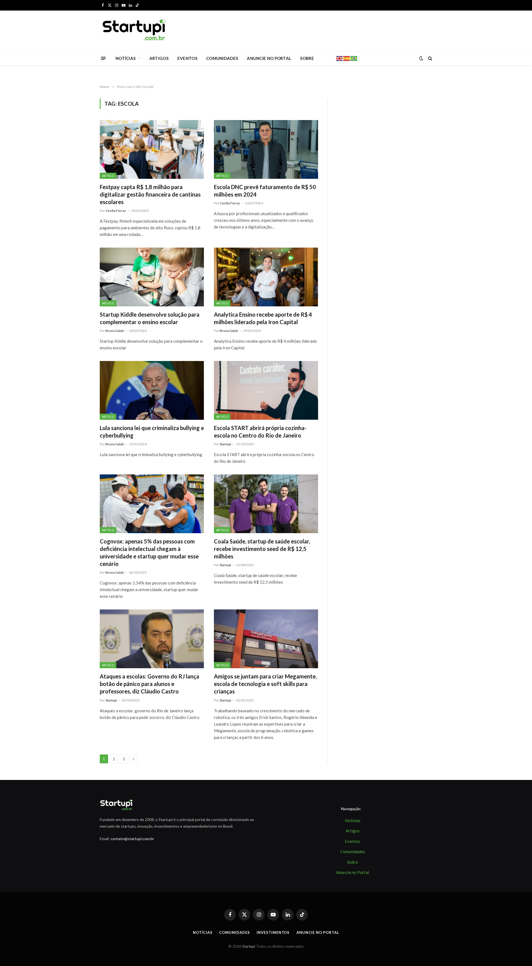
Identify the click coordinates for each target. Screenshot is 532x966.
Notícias (202, 932)
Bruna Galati (115, 331)
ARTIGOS (158, 58)
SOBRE (307, 58)
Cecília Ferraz (116, 211)
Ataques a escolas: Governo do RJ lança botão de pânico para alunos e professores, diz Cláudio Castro (149, 684)
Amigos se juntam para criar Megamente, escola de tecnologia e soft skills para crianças (265, 684)
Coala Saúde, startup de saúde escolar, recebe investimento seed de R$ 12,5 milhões (262, 549)
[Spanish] (347, 58)
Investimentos (273, 932)
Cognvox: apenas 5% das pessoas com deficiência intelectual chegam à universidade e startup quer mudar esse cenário (149, 552)
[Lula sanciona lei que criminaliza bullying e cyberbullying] (152, 390)
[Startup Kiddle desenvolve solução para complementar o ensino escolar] (152, 277)
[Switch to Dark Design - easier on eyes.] (421, 58)
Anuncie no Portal (317, 932)
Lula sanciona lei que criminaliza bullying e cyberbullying (152, 431)
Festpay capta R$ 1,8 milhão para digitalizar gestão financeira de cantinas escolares (150, 194)
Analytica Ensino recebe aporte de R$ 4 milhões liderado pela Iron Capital (263, 318)
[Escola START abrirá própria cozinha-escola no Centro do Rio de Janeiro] (266, 390)
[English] (339, 58)
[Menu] (103, 58)
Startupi (225, 444)
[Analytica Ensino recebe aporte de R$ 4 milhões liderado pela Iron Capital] (266, 277)
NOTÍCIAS (125, 58)
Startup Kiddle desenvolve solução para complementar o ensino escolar (150, 318)
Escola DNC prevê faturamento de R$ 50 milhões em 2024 (265, 191)
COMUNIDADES (222, 58)
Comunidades (234, 932)
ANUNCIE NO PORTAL (269, 58)
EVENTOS (187, 58)
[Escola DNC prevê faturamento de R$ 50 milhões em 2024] (266, 149)
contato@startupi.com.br (132, 838)
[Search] (429, 58)
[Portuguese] (354, 58)
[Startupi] (134, 31)
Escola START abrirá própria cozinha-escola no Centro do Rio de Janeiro (260, 431)
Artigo (108, 175)
